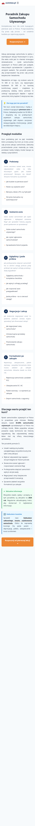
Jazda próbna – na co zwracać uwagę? (17, 297)
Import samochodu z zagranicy (17, 398)
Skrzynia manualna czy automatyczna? (14, 198)
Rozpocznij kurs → (17, 42)
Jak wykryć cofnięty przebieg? (17, 283)
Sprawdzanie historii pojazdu (17, 245)
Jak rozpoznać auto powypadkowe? (13, 290)
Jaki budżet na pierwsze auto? (17, 182)
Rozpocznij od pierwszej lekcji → (17, 542)
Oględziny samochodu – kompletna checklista (15, 277)
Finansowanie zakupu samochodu (14, 343)
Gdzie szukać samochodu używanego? (15, 230)
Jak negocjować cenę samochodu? (13, 327)
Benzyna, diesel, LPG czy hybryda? (18, 192)
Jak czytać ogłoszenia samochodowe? (14, 238)
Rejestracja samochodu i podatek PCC (18, 379)
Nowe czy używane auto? (15, 187)
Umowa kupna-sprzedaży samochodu (15, 335)
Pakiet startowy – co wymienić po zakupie (18, 392)
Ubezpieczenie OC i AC (14, 386)
